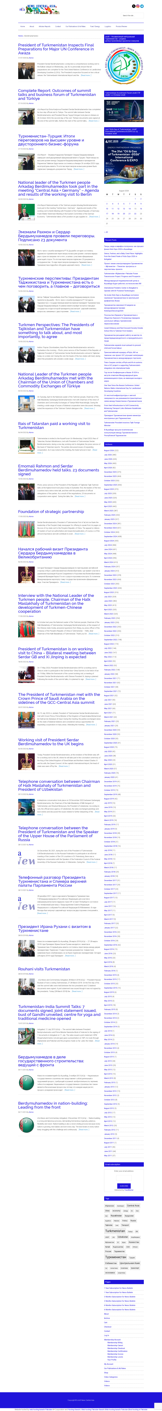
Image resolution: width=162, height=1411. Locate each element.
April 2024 (108, 558)
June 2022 (108, 653)
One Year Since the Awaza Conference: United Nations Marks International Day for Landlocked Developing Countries (122, 388)
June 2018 (108, 855)
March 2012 (108, 1125)
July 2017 (108, 902)
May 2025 (108, 502)
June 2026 (108, 459)
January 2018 (109, 876)
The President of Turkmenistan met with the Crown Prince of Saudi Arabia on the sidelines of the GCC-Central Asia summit (59, 698)
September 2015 (110, 988)
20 (124, 214)
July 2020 (108, 751)
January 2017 (109, 928)
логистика (114, 1268)
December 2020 (110, 730)
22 (135, 214)
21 (130, 214)
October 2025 (109, 481)
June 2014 (108, 1035)
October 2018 (109, 842)
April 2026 (108, 468)
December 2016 (110, 932)
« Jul (106, 232)
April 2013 (108, 1074)
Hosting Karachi (74, 1409)
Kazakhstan (116, 1215)
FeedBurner (129, 1190)
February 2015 (109, 1009)
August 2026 (109, 450)
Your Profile (111, 1360)
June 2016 (108, 953)
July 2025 (108, 493)
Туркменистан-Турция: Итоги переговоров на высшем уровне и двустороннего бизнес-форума (51, 140)
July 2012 (108, 1113)
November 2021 (110, 683)
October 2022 (109, 635)
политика (124, 1268)
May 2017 (108, 911)
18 (113, 214)
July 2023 (108, 597)
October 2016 (109, 941)
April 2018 (108, 863)
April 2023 (108, 610)
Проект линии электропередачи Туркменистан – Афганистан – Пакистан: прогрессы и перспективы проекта (123, 266)
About (106, 1314)
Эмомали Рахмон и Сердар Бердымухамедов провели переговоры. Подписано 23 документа (56, 236)
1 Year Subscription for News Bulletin (118, 1288)
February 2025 (109, 515)
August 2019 (109, 799)
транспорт (135, 1268)
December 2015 (110, 975)
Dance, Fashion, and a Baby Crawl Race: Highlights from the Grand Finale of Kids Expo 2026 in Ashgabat (123, 256)
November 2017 (110, 885)
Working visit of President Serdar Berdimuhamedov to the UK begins (51, 742)
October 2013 (109, 1052)
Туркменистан (115, 1257)
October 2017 (109, 889)
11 (113, 209)
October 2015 (109, 984)
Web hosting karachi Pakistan (116, 1409)
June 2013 (108, 1065)
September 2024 (110, 536)
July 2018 (108, 850)
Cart (105, 1322)
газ (106, 1268)
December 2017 (110, 880)
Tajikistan (108, 1225)
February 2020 (109, 773)
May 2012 (108, 1117)
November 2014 (110, 1018)
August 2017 (109, 898)
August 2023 (109, 592)
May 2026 (108, 463)
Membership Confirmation (117, 1351)
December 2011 (110, 1138)
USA (113, 1237)
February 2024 (109, 567)
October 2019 (109, 790)
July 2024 (108, 545)
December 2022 (110, 627)
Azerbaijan (120, 1206)
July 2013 (108, 1061)
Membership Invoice (115, 1354)
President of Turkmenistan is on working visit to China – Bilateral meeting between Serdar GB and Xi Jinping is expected (57, 653)
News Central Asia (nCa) (39, 9)
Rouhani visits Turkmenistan (44, 969)
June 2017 (108, 906)
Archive (107, 1318)
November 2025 (110, 476)
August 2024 (109, 541)
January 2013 (109, 1087)
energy (126, 1211)
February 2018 (109, 872)
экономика (110, 1273)
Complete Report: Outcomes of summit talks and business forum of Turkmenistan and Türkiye (57, 94)
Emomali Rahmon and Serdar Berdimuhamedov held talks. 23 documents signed (58, 470)
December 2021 (110, 678)
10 (107, 209)
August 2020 (109, 747)
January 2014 (109, 1044)
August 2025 (109, 489)
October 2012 (109, 1100)
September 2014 (110, 1027)
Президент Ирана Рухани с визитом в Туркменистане (54, 928)
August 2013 (109, 1057)
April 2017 (108, 915)
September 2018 (110, 846)
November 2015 (110, 979)
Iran (106, 1216)
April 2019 (108, 816)
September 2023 (110, 588)
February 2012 (109, 1130)
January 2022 (109, 674)
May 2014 (108, 1039)
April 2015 (108, 1005)
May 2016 (108, 958)
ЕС (118, 1242)
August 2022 (109, 644)
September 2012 (110, 1104)
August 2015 (109, 992)
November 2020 (110, 734)
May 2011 (108, 1156)
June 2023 (108, 601)
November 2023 (110, 579)
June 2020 (108, 756)
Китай (107, 1247)
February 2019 (109, 825)
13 (124, 209)
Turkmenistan (115, 1231)
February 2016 (109, 971)
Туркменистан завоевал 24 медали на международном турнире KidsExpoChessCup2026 (119, 308)
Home (20, 36)
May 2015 (108, 1001)
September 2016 (110, 945)
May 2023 (108, 605)
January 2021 (109, 726)
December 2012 (110, 1091)
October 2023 (109, 584)
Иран (124, 1242)
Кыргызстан (118, 1247)
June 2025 (108, 498)
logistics (108, 1221)
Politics (124, 1221)
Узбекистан (111, 1263)
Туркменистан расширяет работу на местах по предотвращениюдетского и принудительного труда (123, 338)
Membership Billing (114, 1343)
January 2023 (109, 622)
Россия (108, 1251)
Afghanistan (109, 1206)
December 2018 (110, 833)
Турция (132, 1258)
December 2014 (110, 1014)
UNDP (107, 1237)
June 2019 (108, 807)
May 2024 (108, 554)
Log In (106, 1335)
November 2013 (110, 1048)
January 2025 (109, 519)
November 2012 (110, 1095)
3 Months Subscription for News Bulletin (119, 1297)
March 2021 (108, 717)
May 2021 (108, 708)
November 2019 (110, 786)
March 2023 (108, 614)
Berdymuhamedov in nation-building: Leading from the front (53, 1105)
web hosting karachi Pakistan (41, 1409)
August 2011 (109, 1143)
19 (118, 214)
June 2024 (108, 549)
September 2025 (110, 485)
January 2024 (109, 571)
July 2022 (108, 648)
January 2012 (109, 1134)
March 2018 (108, 868)
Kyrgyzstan (129, 1216)
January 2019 (109, 829)
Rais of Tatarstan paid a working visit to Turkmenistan (54, 425)
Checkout (107, 1327)
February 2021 (109, 721)
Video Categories (111, 1377)
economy (116, 1211)
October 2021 (109, 687)
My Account (108, 1364)
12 (118, 209)
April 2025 (108, 506)
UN (137, 1231)
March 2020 (108, 769)
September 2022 (110, 640)
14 (130, 209)
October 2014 (109, 1022)
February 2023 (109, 618)
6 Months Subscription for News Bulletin (119, 1305)
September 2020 (110, 743)
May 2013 (108, 1070)
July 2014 (108, 1031)
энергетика (121, 1273)
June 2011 (108, 1151)
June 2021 (108, 704)
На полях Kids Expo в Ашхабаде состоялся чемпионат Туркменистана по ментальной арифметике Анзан (121, 298)
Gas (137, 1211)
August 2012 (109, 1108)
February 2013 (109, 1082)
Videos (107, 1381)
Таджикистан (119, 1251)
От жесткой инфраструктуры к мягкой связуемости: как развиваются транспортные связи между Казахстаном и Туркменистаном (123, 398)
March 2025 (108, 511)
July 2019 (108, 803)
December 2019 (110, 782)
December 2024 (110, 524)
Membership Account (112, 1340)
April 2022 (108, 661)
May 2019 (108, 812)
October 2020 (109, 739)
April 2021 (108, 713)
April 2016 (108, 962)
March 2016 (108, 966)
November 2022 (110, 631)
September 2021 (110, 691)
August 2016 (109, 949)
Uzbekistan (123, 1237)
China (107, 1211)
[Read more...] (86, 75)
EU (132, 1211)
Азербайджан (135, 1237)
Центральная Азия (130, 1263)
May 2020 (108, 760)
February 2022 (109, 670)
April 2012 (108, 1121)
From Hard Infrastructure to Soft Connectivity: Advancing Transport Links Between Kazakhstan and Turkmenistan (122, 408)
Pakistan (116, 1221)
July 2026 (108, 455)
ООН (128, 1247)
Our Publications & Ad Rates (115, 1368)
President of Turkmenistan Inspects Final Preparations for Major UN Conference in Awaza (56, 49)
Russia (133, 1221)
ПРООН (135, 1247)
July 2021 (108, 700)
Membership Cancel (115, 1345)
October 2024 (109, 532)
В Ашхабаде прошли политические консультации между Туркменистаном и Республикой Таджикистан (120, 433)
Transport (125, 1225)
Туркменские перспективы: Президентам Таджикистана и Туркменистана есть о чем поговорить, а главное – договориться (59, 282)
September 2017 (110, 893)
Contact (107, 1331)
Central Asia (133, 1205)
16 (141, 209)
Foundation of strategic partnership (51, 511)
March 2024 (108, 562)
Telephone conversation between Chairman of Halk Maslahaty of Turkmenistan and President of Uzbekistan (59, 785)
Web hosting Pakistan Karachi (92, 1409)
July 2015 (108, 996)
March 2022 (108, 665)
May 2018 (108, 859)
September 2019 (110, 794)
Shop (106, 1373)
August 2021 (109, 696)
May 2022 (108, 657)
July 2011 (108, 1147)
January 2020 (109, 777)
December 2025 (110, 472)
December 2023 (110, 575)
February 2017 (109, 923)
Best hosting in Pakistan (138, 1409)
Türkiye (130, 1231)
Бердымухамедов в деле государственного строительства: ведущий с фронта (51, 1061)
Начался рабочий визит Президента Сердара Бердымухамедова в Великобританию (53, 553)
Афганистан (109, 1242)
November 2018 (110, 837)
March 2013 (108, 1078)
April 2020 (108, 764)
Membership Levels (115, 1357)
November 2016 (110, 936)
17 (107, 214)
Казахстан (134, 1242)
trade (117, 1225)
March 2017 (108, 919)
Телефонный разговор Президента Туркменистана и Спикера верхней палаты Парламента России (52, 881)
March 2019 (108, 820)
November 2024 (110, 528)
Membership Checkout (116, 1348)
